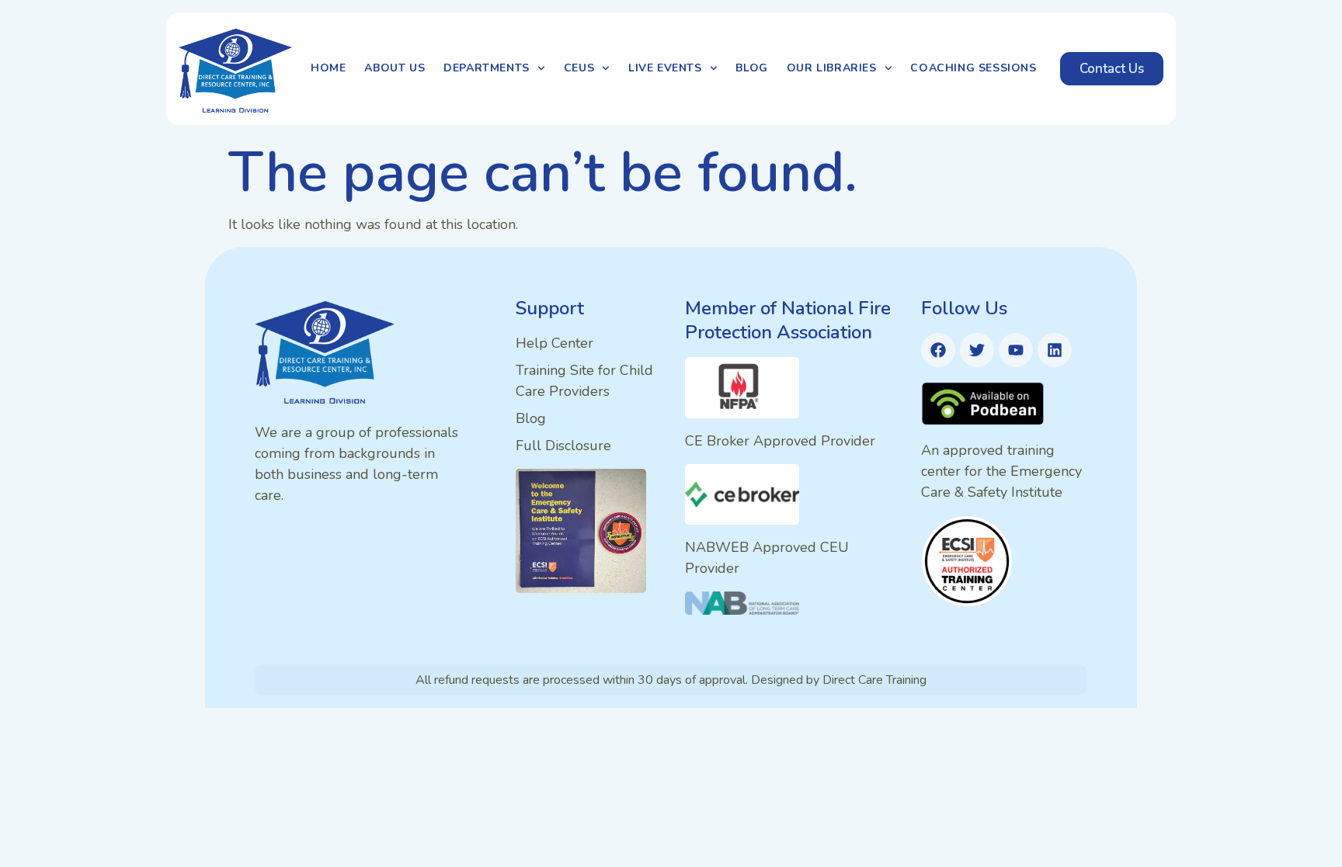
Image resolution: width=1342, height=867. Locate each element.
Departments (486, 68)
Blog (751, 68)
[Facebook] (938, 350)
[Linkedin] (1055, 350)
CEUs (579, 68)
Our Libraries (832, 68)
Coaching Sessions (973, 68)
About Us (394, 68)
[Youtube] (1016, 350)
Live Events (665, 68)
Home (328, 68)
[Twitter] (977, 350)
